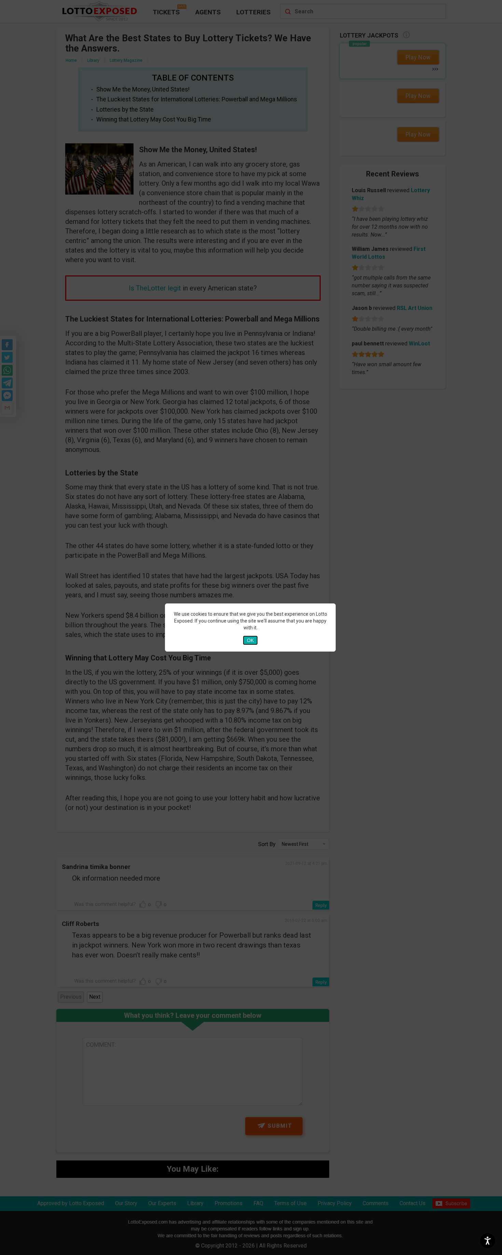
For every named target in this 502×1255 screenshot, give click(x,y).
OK (250, 640)
